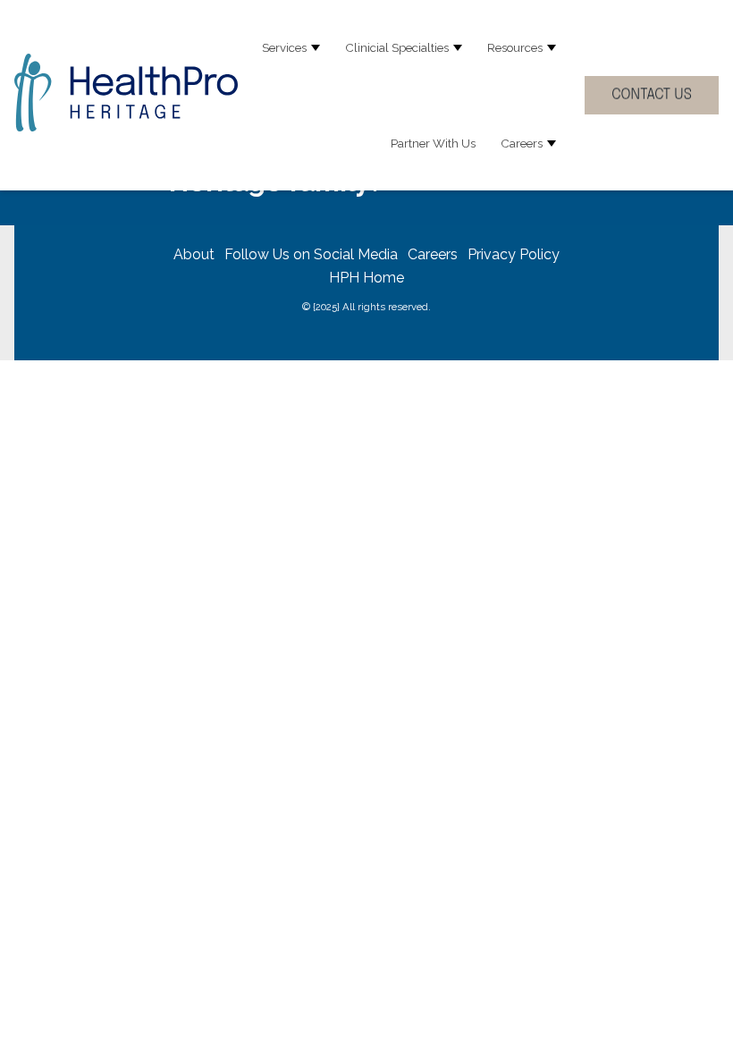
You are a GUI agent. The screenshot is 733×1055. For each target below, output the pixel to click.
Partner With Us (433, 143)
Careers (522, 143)
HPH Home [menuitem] (366, 277)
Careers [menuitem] (433, 254)
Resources (515, 47)
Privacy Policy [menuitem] (514, 254)
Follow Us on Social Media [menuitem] (311, 254)
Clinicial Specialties (397, 47)
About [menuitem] (194, 254)
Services (284, 47)
